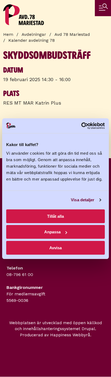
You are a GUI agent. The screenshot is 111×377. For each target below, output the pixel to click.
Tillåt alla (55, 216)
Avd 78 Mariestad (72, 34)
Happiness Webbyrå (70, 335)
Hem (8, 34)
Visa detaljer (82, 200)
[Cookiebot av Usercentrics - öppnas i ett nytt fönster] (81, 125)
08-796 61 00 (19, 274)
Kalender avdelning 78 (31, 40)
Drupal (88, 328)
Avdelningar (34, 34)
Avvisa (55, 247)
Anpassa (52, 232)
